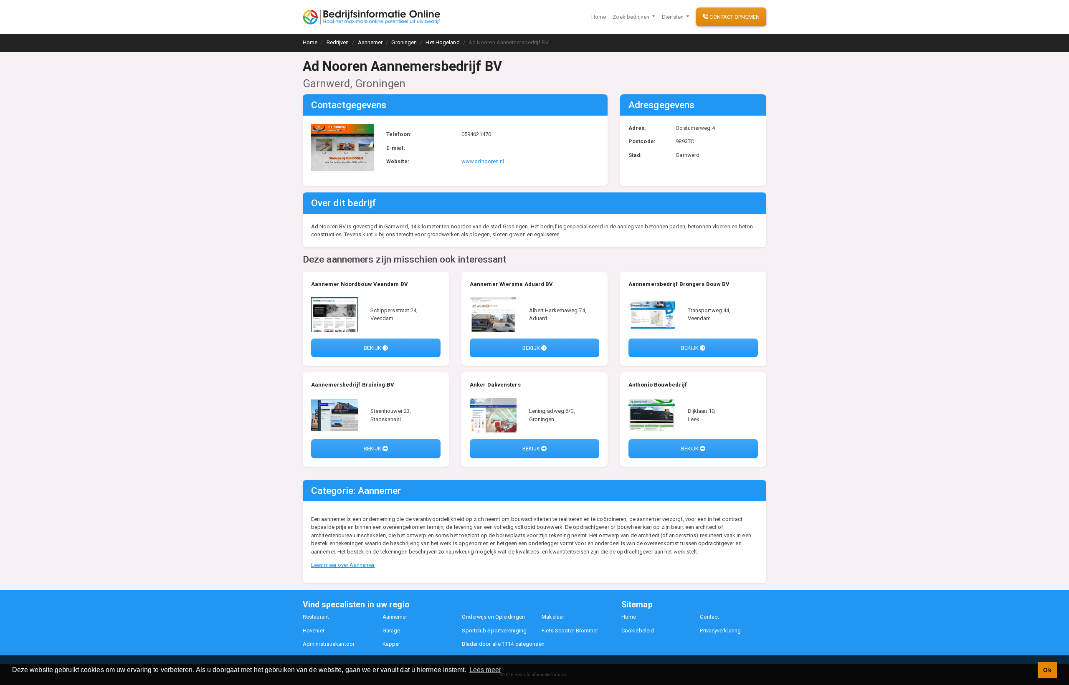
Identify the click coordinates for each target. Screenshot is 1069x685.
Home (598, 17)
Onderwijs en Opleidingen (493, 617)
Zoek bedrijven (632, 17)
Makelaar (553, 617)
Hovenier (313, 630)
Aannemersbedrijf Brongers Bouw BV (679, 284)
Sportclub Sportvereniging (494, 630)
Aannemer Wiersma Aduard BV (511, 284)
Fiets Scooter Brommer (570, 630)
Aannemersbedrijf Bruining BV (352, 385)
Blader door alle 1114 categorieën (503, 644)
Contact (709, 617)
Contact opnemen (734, 17)
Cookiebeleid (637, 630)
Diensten (673, 17)
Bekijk (373, 348)
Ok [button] (1047, 670)
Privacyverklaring (720, 630)
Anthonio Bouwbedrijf (657, 385)
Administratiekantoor (329, 644)
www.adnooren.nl (482, 161)
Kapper (391, 644)
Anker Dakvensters (495, 385)
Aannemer (395, 617)
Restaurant (316, 617)
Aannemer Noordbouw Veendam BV (359, 284)
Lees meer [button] (485, 669)
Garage (391, 630)
